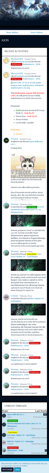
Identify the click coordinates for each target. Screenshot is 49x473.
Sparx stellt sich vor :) (15, 414)
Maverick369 (17, 59)
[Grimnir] (6, 315)
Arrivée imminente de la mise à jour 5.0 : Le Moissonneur (27, 209)
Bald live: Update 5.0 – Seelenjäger (20, 441)
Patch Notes (12, 421)
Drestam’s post (22, 61)
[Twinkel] (6, 168)
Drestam (14, 204)
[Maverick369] (6, 63)
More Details (7, 469)
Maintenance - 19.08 (31, 64)
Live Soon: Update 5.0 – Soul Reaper (21, 435)
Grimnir (14, 295)
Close (17, 469)
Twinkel (14, 139)
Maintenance (13, 448)
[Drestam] (6, 225)
